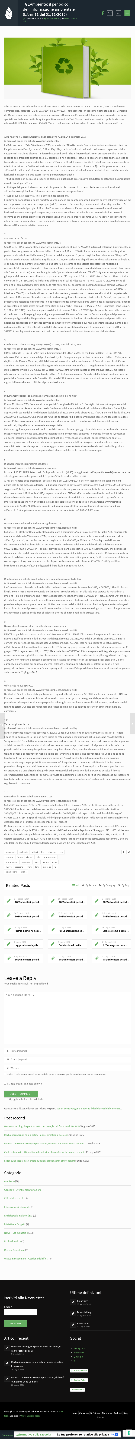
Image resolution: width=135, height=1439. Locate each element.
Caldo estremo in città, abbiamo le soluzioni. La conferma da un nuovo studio (44, 1152)
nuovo (9, 867)
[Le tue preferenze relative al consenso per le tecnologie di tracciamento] (129, 1433)
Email (8, 1306)
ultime (24, 871)
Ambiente (9, 1181)
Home (75, 1413)
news (54, 862)
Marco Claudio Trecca (30, 1415)
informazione (50, 857)
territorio (47, 867)
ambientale (11, 852)
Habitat (100, 1417)
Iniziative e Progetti (14, 1224)
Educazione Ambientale (17, 1207)
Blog (125, 1413)
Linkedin (78, 1356)
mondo (45, 862)
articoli (35, 852)
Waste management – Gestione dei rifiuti (26, 1258)
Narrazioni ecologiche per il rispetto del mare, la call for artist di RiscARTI (42, 1126)
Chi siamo (84, 1413)
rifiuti (29, 867)
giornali (29, 857)
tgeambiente (11, 871)
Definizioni (95, 1413)
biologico (52, 852)
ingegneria (25, 862)
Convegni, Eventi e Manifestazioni (22, 1189)
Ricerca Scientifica (14, 1250)
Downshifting (84, 1312)
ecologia (9, 857)
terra (37, 867)
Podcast (118, 1413)
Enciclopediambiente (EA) (18, 1215)
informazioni (11, 862)
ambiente (24, 852)
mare (36, 862)
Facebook (79, 1352)
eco (61, 852)
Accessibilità (77, 1389)
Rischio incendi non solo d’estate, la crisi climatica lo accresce (36, 1134)
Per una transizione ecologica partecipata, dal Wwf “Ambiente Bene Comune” (44, 1143)
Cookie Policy (80, 1380)
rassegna (19, 867)
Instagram (79, 1348)
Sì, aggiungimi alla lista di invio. (25, 1083)
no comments (53, 18)
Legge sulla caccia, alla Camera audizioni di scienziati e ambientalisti (39, 1160)
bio (42, 852)
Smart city (82, 1300)
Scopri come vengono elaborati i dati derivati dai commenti (88, 1108)
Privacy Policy (80, 1370)
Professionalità (12, 1241)
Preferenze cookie (11, 1435)
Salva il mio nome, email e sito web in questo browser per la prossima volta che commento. (56, 1074)
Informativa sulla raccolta (34, 1434)
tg (55, 867)
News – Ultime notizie (16, 1232)
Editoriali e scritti (13, 1198)
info (38, 857)
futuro (20, 857)
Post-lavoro (83, 1323)
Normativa (107, 1413)
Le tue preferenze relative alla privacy (83, 1434)
